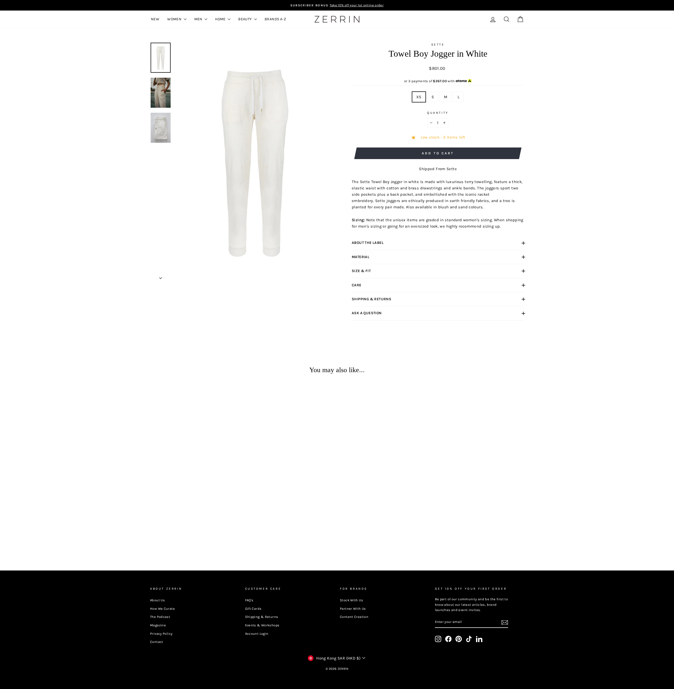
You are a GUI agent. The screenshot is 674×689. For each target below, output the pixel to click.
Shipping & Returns (371, 299)
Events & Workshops (262, 625)
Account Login (257, 634)
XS (419, 97)
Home (220, 19)
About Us (157, 600)
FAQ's (249, 600)
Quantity (438, 113)
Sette (438, 44)
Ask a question (367, 313)
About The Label (368, 242)
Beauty (245, 19)
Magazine (158, 625)
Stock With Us (351, 600)
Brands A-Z (275, 19)
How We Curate (162, 609)
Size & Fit (361, 271)
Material (360, 257)
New (155, 19)
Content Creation (354, 617)
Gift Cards (253, 609)
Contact (156, 642)
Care (356, 285)
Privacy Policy (161, 634)
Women (174, 19)
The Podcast (160, 617)
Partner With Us (353, 609)
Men (199, 19)
